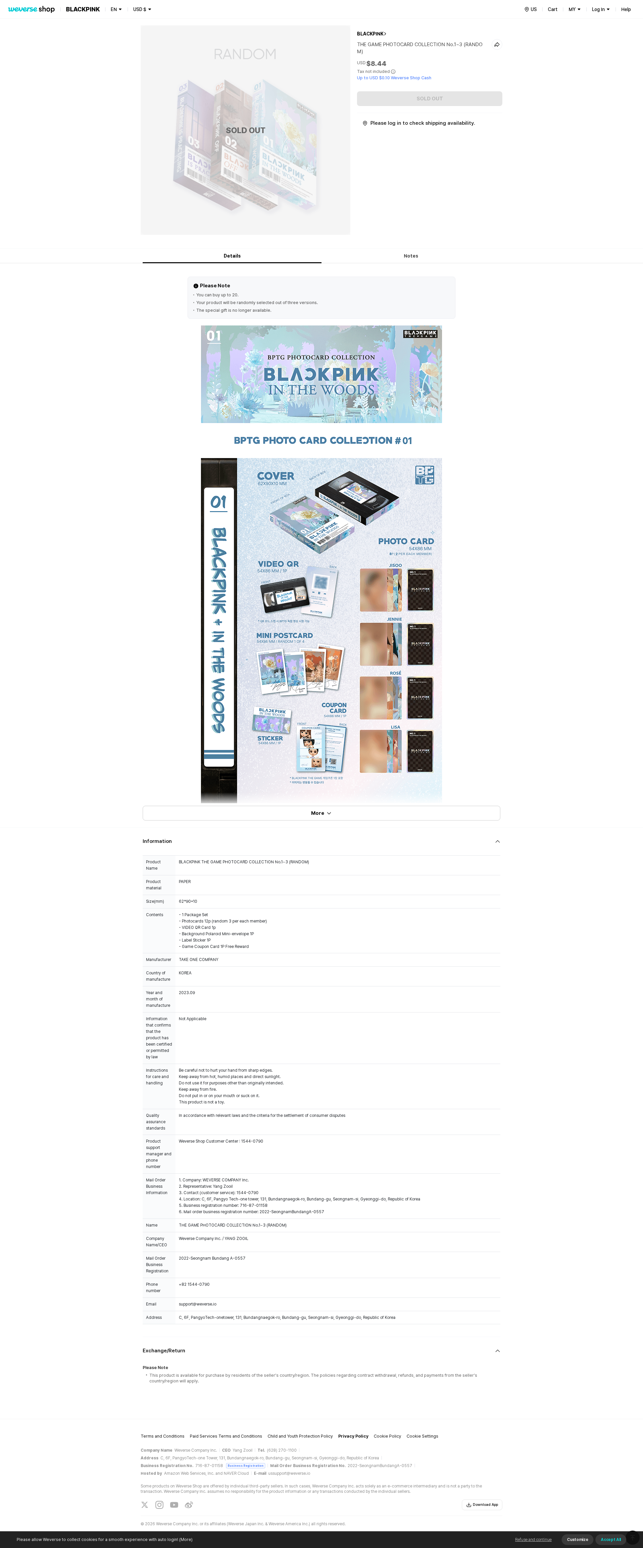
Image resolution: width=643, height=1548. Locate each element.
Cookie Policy (387, 1436)
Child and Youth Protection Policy (300, 1436)
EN (114, 9)
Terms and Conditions (163, 1436)
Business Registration (246, 1465)
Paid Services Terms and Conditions (226, 1436)
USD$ (139, 9)
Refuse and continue (533, 1539)
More (317, 813)
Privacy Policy (353, 1436)
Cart (553, 9)
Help (626, 9)
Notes (411, 256)
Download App (485, 1505)
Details (232, 256)
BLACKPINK (370, 33)
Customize (577, 1539)
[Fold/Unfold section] (321, 841)
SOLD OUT (430, 99)
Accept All (611, 1539)
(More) (186, 1539)
